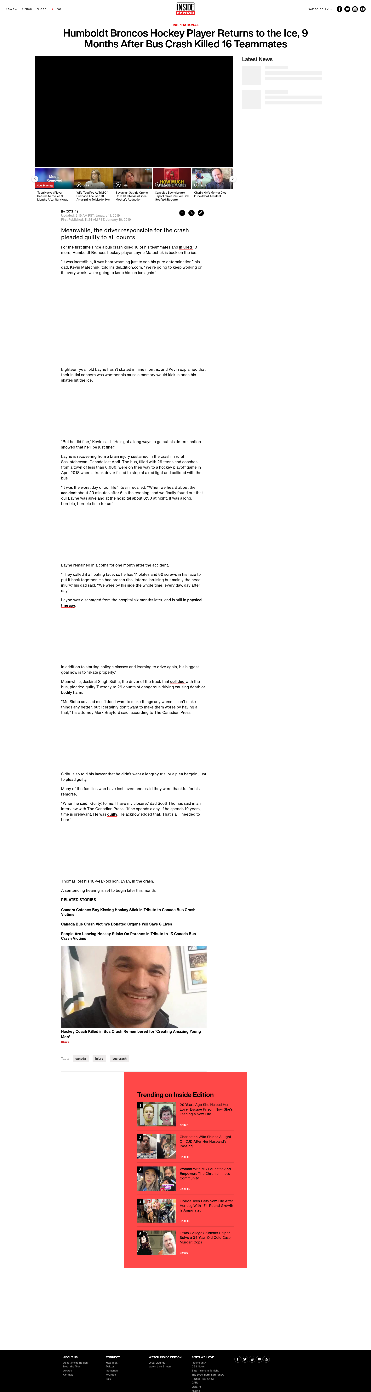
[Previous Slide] (35, 179)
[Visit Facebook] (237, 1359)
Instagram (112, 1370)
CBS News (198, 1366)
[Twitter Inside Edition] (347, 9)
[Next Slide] (233, 179)
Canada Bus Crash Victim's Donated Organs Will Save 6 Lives (116, 924)
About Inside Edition (75, 1363)
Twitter (110, 1366)
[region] (134, 987)
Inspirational (186, 24)
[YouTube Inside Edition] (363, 9)
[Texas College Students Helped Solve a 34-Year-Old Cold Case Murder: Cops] (185, 1242)
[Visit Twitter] (245, 1359)
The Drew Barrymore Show (208, 1375)
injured (186, 247)
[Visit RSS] (266, 1359)
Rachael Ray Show (203, 1379)
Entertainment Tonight (205, 1370)
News (9, 8)
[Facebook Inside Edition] (339, 9)
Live (57, 8)
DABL (195, 1382)
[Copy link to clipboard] (200, 213)
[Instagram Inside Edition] (355, 9)
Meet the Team (72, 1366)
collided (178, 681)
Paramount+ (199, 1363)
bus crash (119, 1058)
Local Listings (157, 1363)
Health (185, 1157)
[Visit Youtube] (259, 1359)
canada (80, 1058)
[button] (134, 986)
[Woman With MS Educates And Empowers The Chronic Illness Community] (185, 1178)
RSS (108, 1379)
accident (69, 493)
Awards (67, 1370)
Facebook (111, 1363)
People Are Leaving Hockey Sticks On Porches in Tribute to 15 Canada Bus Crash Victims (128, 936)
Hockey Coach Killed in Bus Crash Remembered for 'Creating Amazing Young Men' (131, 1034)
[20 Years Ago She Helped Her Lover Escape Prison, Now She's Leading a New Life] (185, 1114)
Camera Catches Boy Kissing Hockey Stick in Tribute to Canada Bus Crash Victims (128, 912)
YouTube (111, 1375)
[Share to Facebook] (182, 213)
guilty (112, 814)
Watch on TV (318, 8)
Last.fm (196, 1387)
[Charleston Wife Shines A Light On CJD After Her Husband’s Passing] (185, 1146)
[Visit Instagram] (252, 1359)
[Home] (185, 9)
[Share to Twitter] (191, 213)
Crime (27, 8)
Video (42, 8)
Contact (68, 1375)
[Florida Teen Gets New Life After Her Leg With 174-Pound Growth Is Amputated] (185, 1211)
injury (99, 1058)
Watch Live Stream (160, 1366)
